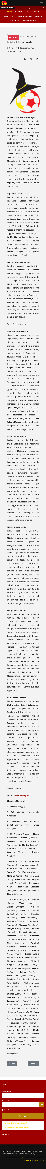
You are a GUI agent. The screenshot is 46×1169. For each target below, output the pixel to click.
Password (5, 1101)
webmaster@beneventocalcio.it (24, 1158)
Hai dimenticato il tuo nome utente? (16, 1128)
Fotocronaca (15, 21)
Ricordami (7, 1110)
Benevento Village (24, 16)
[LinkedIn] (37, 59)
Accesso (23, 1116)
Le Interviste (9, 16)
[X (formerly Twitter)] (31, 59)
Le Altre (28, 12)
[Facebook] (25, 59)
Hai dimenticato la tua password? (15, 1123)
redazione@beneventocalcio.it (34, 1160)
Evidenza (18, 12)
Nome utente (6, 1092)
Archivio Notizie (29, 21)
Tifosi (36, 12)
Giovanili (38, 16)
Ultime (9, 12)
